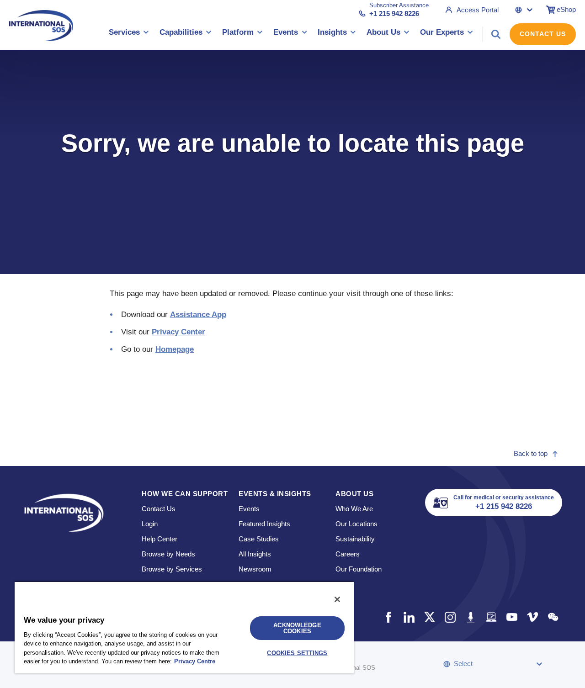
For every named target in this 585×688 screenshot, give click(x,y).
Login (150, 524)
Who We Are (354, 509)
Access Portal (478, 10)
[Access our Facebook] (388, 617)
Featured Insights (264, 524)
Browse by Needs (168, 554)
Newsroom (255, 569)
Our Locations (356, 524)
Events (249, 509)
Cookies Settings (297, 653)
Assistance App (198, 314)
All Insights (255, 554)
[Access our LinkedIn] (409, 617)
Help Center (159, 539)
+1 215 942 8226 (394, 13)
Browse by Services (172, 569)
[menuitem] (129, 34)
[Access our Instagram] (450, 617)
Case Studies (259, 539)
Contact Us (543, 33)
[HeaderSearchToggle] (496, 34)
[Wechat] (552, 617)
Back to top (531, 453)
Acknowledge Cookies (297, 628)
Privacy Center (178, 332)
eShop (566, 9)
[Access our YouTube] (511, 617)
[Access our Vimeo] (532, 617)
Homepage (174, 349)
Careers (347, 554)
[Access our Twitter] (429, 617)
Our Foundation (358, 569)
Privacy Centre (194, 661)
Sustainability (355, 539)
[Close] (337, 599)
